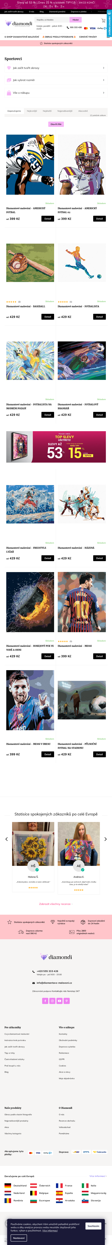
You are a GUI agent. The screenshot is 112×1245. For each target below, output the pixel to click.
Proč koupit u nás (11, 1065)
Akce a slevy (63, 1072)
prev (6, 839)
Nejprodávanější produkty (15, 1121)
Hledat (74, 20)
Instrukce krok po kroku (14, 1040)
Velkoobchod (64, 1127)
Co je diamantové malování (15, 1034)
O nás (30, 11)
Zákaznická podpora (40, 991)
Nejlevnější (31, 111)
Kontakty (62, 1034)
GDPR (60, 1059)
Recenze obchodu (66, 1121)
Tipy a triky (8, 1053)
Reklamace (63, 1053)
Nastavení (17, 1238)
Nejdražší (46, 111)
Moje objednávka (66, 1078)
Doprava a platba (77, 11)
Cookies (61, 1065)
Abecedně (82, 111)
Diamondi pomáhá (56, 11)
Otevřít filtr (54, 124)
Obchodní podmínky (67, 1040)
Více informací (49, 1230)
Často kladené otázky (13, 1059)
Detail (46, 218)
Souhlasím (92, 1226)
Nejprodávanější (63, 111)
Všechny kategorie (11, 1133)
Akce (5, 1127)
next (103, 839)
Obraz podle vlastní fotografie (17, 1114)
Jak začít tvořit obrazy (12, 11)
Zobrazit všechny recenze (54, 904)
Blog (40, 11)
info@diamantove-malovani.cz (53, 982)
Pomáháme (63, 1133)
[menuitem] (21, 36)
